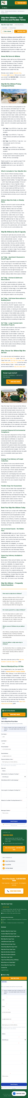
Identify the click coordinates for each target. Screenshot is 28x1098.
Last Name (4, 740)
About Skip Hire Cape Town (8, 965)
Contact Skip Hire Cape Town (8, 933)
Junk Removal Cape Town (7, 941)
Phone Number (5, 746)
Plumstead (4, 75)
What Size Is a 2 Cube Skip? (8, 962)
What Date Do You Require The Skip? (10, 774)
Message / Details (6, 810)
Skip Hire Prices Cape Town (8, 949)
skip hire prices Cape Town (8, 358)
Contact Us (4, 967)
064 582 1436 (14, 382)
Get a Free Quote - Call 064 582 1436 (14, 848)
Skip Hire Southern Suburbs (8, 954)
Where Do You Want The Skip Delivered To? (12, 800)
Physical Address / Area (7, 759)
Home (2, 11)
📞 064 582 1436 (20, 3)
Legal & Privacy (4, 970)
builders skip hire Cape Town (9, 362)
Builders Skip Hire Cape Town (8, 931)
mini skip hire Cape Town (17, 360)
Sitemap (5, 1095)
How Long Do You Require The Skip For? (11, 790)
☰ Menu (4, 8)
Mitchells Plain (17, 73)
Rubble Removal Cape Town (8, 944)
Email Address (4, 753)
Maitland (12, 75)
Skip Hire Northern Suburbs (8, 952)
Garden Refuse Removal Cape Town (10, 936)
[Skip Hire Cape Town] (4, 3)
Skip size (3, 768)
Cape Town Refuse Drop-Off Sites (10, 959)
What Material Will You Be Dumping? (10, 780)
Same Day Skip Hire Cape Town (9, 946)
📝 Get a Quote (6, 31)
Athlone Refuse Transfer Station (15, 671)
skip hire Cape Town (19, 366)
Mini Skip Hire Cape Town (7, 939)
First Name (4, 734)
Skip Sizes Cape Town (6, 957)
